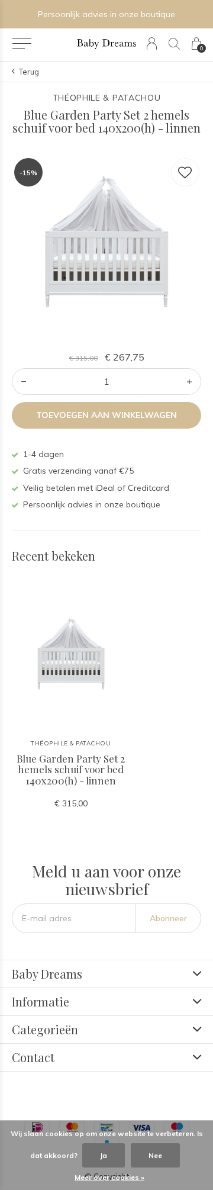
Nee (155, 1155)
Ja (103, 1155)
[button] (21, 44)
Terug (29, 71)
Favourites (185, 172)
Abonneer (168, 918)
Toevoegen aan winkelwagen (107, 415)
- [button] (24, 381)
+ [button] (189, 381)
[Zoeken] (174, 43)
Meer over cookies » (109, 1177)
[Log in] (152, 43)
